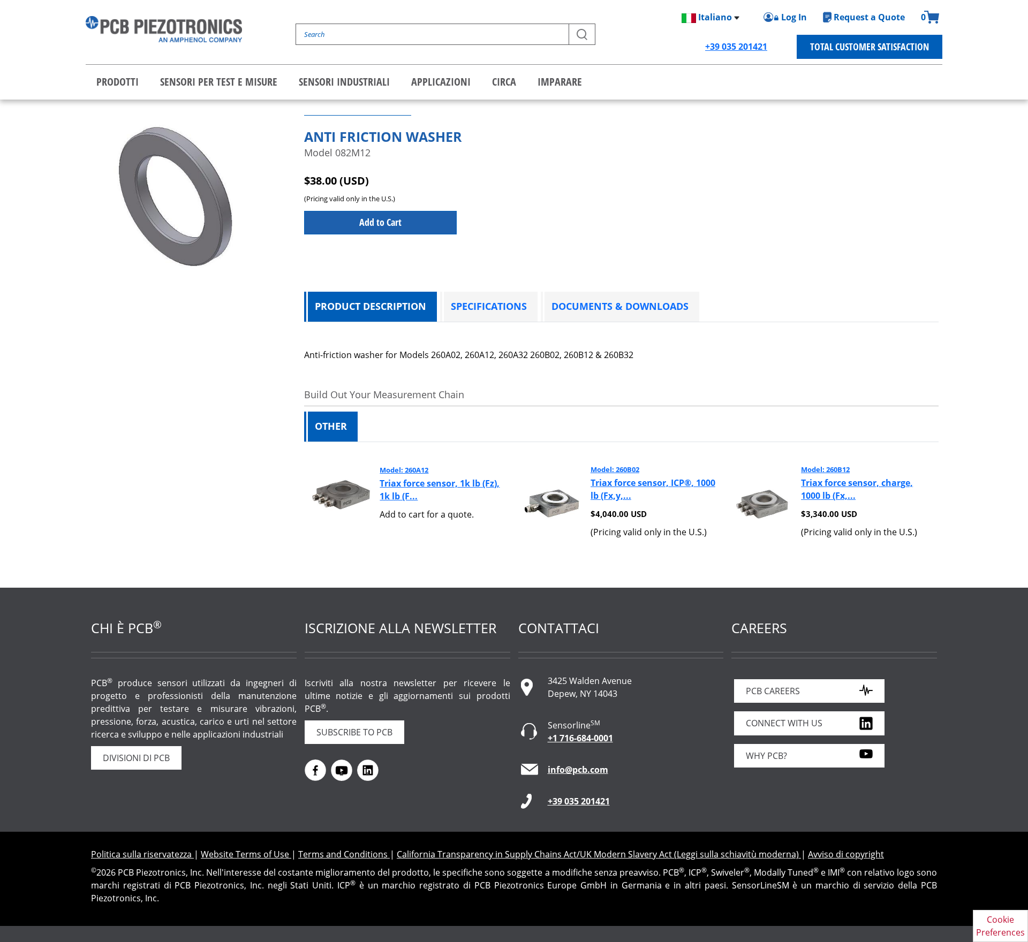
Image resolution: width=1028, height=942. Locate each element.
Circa (504, 81)
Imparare (560, 81)
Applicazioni (441, 81)
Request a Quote (869, 17)
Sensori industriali (344, 81)
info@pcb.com (578, 770)
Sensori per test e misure (218, 81)
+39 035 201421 (736, 46)
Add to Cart (380, 222)
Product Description (370, 306)
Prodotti (117, 81)
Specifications (489, 306)
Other (331, 426)
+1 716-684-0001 (580, 738)
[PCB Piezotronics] (164, 29)
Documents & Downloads (620, 306)
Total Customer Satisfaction (869, 46)
